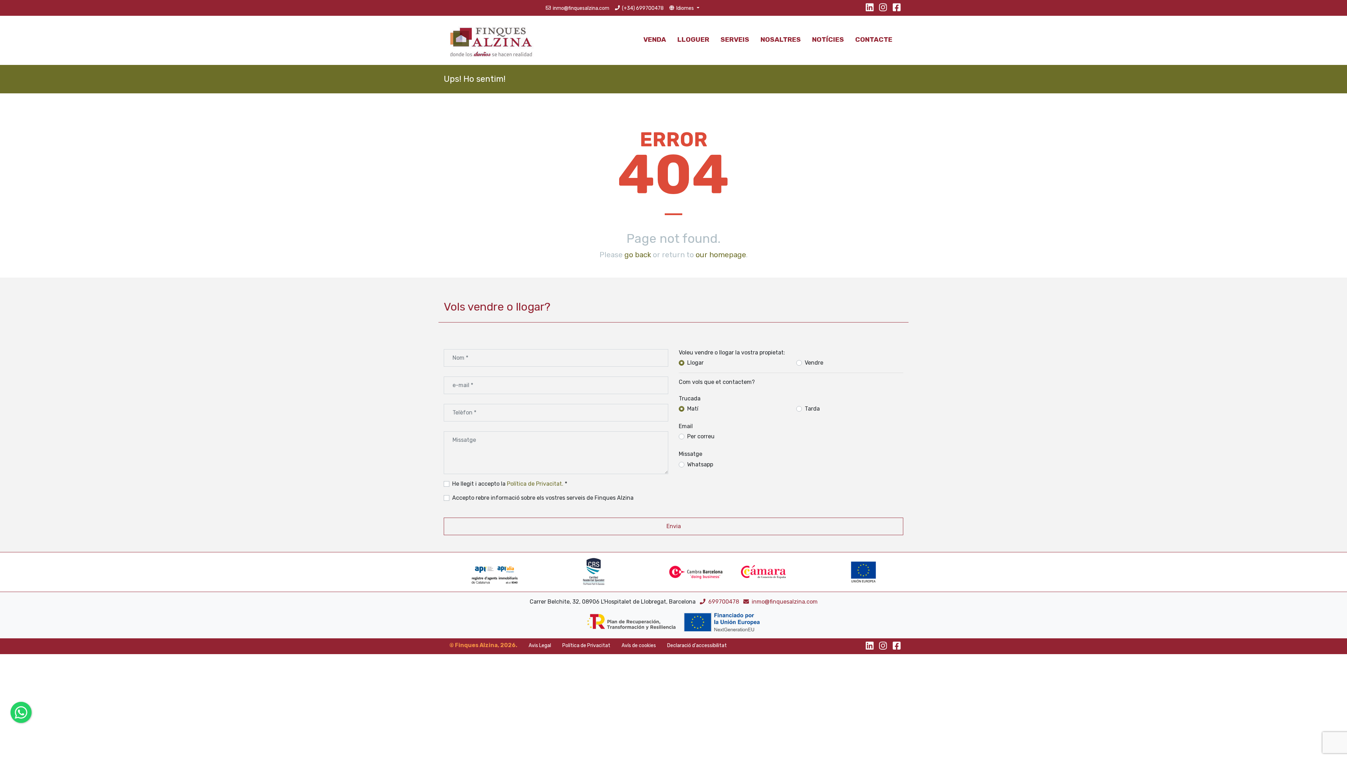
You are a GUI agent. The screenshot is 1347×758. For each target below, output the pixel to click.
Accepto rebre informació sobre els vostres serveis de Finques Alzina (543, 497)
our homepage (721, 254)
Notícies (828, 39)
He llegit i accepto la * (509, 483)
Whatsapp (700, 464)
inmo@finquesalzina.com (785, 601)
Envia (673, 526)
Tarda (812, 408)
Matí (692, 408)
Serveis (735, 39)
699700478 (724, 601)
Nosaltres (780, 39)
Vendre (814, 362)
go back (637, 254)
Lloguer (693, 39)
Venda (654, 39)
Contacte (873, 39)
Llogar (695, 362)
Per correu (701, 436)
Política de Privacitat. (535, 483)
